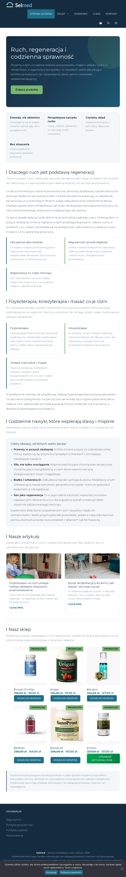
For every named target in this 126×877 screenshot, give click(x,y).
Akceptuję (51, 872)
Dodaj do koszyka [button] (29, 698)
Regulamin (13, 819)
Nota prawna (14, 835)
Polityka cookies (17, 830)
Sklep (61, 13)
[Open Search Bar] (108, 23)
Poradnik (81, 13)
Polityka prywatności (19, 824)
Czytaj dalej (16, 607)
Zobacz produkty (26, 89)
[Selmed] (19, 4)
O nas (96, 13)
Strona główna (41, 13)
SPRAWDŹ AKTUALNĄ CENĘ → (103, 758)
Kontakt (111, 13)
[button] (116, 23)
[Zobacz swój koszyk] (100, 23)
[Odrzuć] (122, 868)
